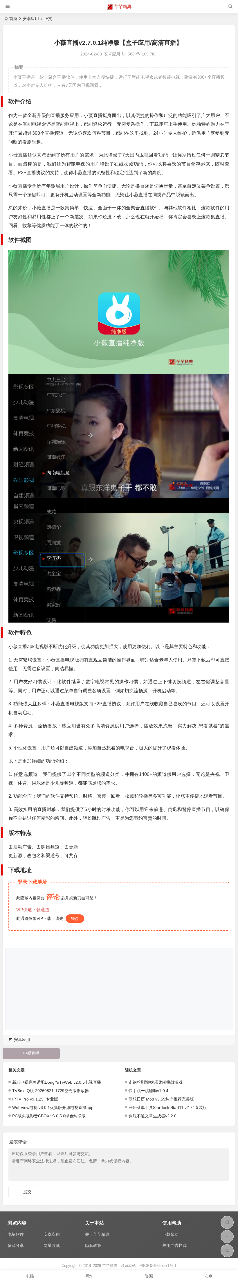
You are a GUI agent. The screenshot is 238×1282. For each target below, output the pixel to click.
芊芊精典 (122, 6)
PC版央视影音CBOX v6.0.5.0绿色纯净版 (49, 1116)
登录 (75, 918)
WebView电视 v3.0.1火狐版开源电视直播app (52, 1107)
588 (131, 54)
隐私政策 (93, 1245)
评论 (53, 897)
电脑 (30, 1276)
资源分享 (16, 1245)
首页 (13, 18)
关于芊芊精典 (97, 1234)
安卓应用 (31, 18)
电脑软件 (16, 1234)
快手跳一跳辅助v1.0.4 (148, 1090)
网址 (89, 1276)
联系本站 (128, 1265)
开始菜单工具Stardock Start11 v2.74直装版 (168, 1107)
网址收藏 (52, 1245)
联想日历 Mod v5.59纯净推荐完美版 (161, 1099)
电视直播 (31, 1053)
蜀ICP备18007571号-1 (157, 1265)
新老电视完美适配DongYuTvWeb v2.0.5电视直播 (56, 1082)
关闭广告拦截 (174, 1245)
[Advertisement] (119, 989)
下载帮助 (170, 1234)
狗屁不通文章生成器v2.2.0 (152, 1116)
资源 (149, 1276)
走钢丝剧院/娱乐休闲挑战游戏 (156, 1082)
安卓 (208, 1276)
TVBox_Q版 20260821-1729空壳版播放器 (50, 1090)
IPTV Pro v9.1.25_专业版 (35, 1099)
